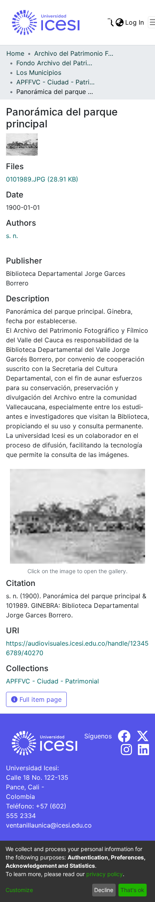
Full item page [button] (39, 699)
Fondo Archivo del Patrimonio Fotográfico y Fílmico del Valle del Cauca (56, 63)
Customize (19, 889)
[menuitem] (119, 22)
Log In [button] (135, 22)
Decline (103, 889)
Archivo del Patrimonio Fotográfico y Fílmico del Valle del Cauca (74, 53)
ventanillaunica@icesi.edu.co (49, 825)
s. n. (12, 236)
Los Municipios (38, 72)
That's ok (132, 889)
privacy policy (104, 874)
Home (15, 53)
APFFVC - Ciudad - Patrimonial (56, 82)
